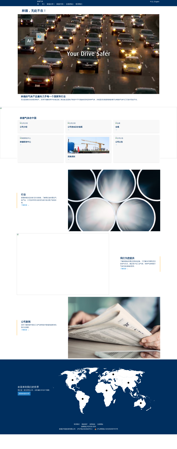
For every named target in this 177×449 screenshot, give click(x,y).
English (156, 1)
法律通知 (100, 424)
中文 (151, 1)
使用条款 (92, 424)
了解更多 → (25, 205)
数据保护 (84, 424)
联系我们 (77, 424)
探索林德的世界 (24, 393)
